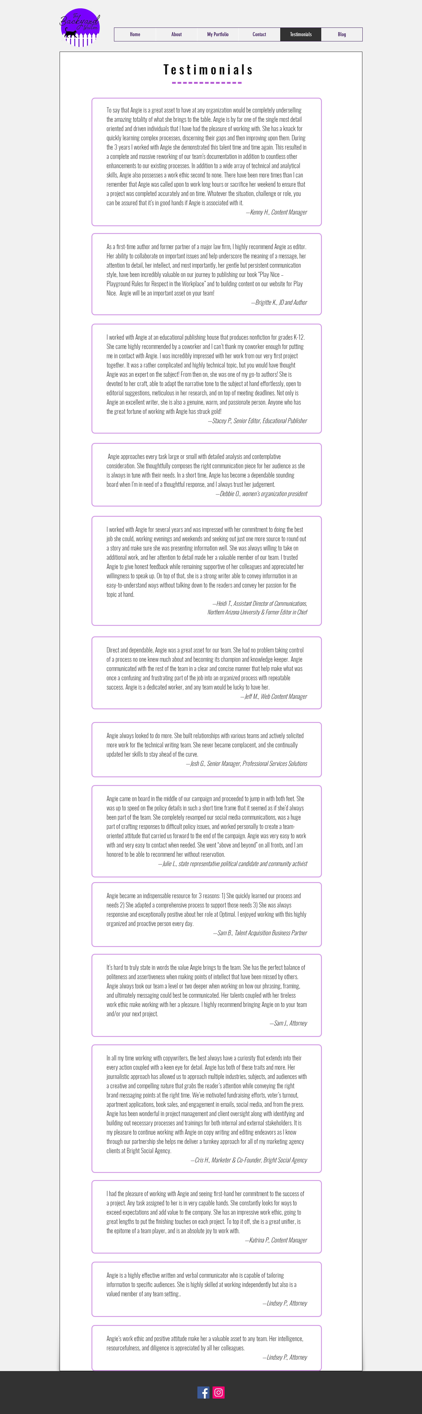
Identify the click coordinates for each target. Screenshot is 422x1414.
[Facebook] (203, 1392)
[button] (217, 34)
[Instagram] (219, 1392)
